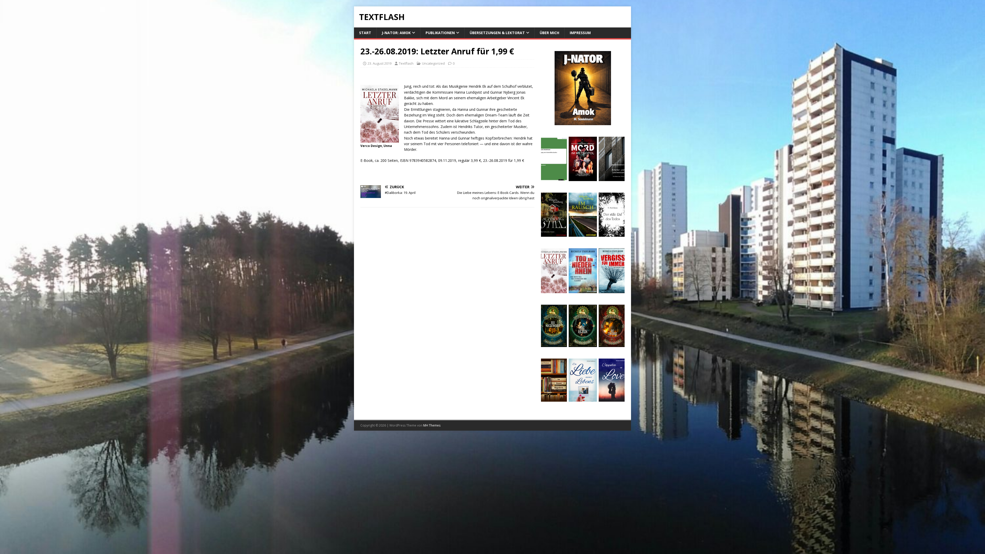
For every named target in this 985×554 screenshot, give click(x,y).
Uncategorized (433, 63)
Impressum (580, 32)
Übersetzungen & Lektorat (497, 32)
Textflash (406, 63)
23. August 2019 (379, 63)
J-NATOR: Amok (396, 32)
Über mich (549, 32)
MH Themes (431, 425)
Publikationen (440, 32)
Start (365, 32)
